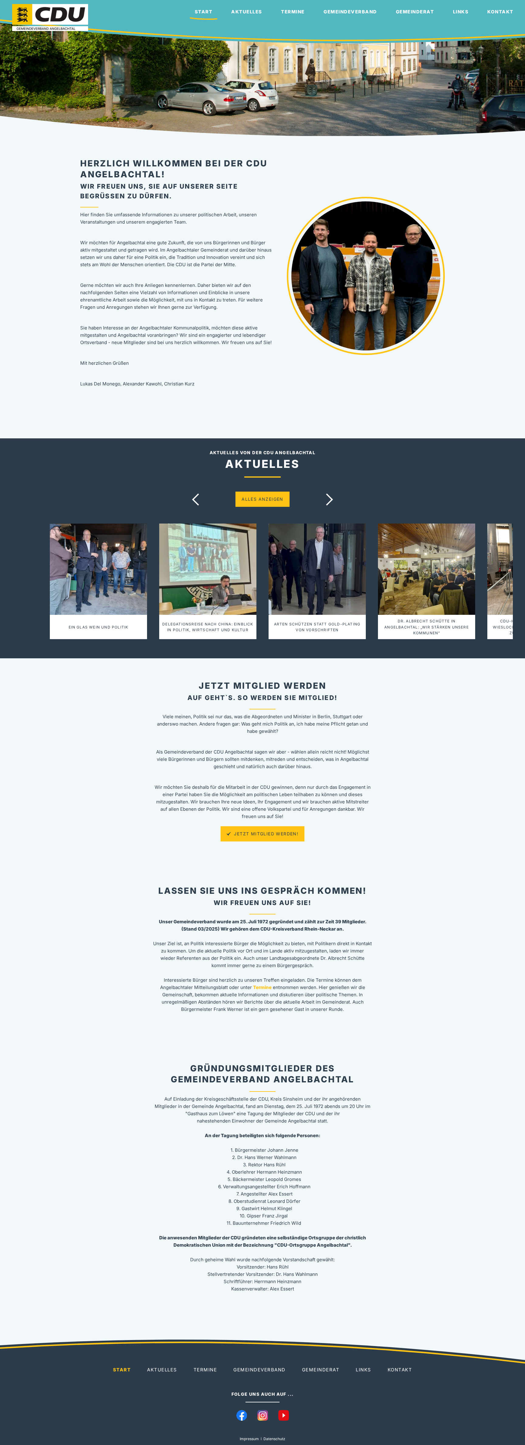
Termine (293, 12)
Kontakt (500, 12)
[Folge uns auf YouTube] (283, 1415)
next (327, 499)
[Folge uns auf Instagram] (262, 1415)
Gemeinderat (415, 12)
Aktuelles (246, 12)
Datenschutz (274, 1438)
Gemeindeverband (350, 12)
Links (461, 12)
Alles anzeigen (262, 499)
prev (198, 499)
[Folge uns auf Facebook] (242, 1415)
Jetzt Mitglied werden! (265, 833)
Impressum (249, 1438)
